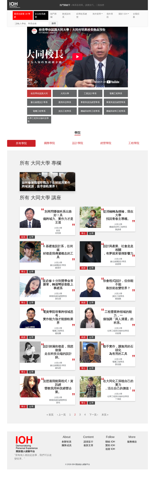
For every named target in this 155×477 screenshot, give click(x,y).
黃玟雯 (58, 299)
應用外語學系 (64, 102)
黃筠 (58, 403)
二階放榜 (100, 5)
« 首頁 (50, 414)
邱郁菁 (118, 333)
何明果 (58, 233)
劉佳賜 (118, 364)
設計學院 (77, 143)
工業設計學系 (90, 93)
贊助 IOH (110, 445)
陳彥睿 (118, 229)
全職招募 (136, 15)
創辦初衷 (66, 441)
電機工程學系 (115, 93)
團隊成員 (66, 445)
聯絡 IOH (110, 441)
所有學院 (21, 143)
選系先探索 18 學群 (22, 15)
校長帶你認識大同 (39, 93)
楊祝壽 (58, 333)
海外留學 (96, 14)
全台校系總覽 (40, 15)
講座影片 (88, 441)
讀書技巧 (89, 5)
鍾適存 (58, 268)
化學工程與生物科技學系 (38, 120)
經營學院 (105, 143)
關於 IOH (123, 14)
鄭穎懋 (118, 299)
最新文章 (88, 445)
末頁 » (105, 414)
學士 (83, 233)
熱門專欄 (53, 15)
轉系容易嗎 (77, 5)
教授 (83, 268)
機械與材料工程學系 (90, 111)
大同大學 (65, 93)
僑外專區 (110, 15)
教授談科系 (66, 15)
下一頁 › (93, 414)
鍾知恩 (58, 368)
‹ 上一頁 (61, 414)
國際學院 (49, 143)
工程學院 (133, 143)
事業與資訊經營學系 (90, 102)
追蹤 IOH (110, 449)
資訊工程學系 (64, 111)
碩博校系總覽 (81, 15)
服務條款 (132, 441)
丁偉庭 (118, 399)
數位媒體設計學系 (39, 102)
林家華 (118, 264)
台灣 (31, 237)
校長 (58, 230)
